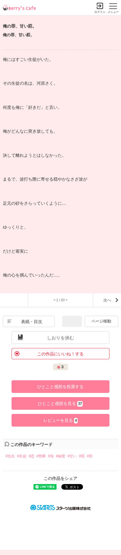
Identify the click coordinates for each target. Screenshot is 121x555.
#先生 (10, 456)
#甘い (72, 456)
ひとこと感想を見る (60, 403)
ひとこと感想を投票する (60, 386)
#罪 (90, 456)
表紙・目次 (31, 321)
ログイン (100, 11)
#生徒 (21, 456)
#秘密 (60, 456)
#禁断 (41, 456)
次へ (107, 300)
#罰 (82, 456)
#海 (51, 456)
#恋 (31, 456)
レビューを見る (60, 420)
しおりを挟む (60, 337)
